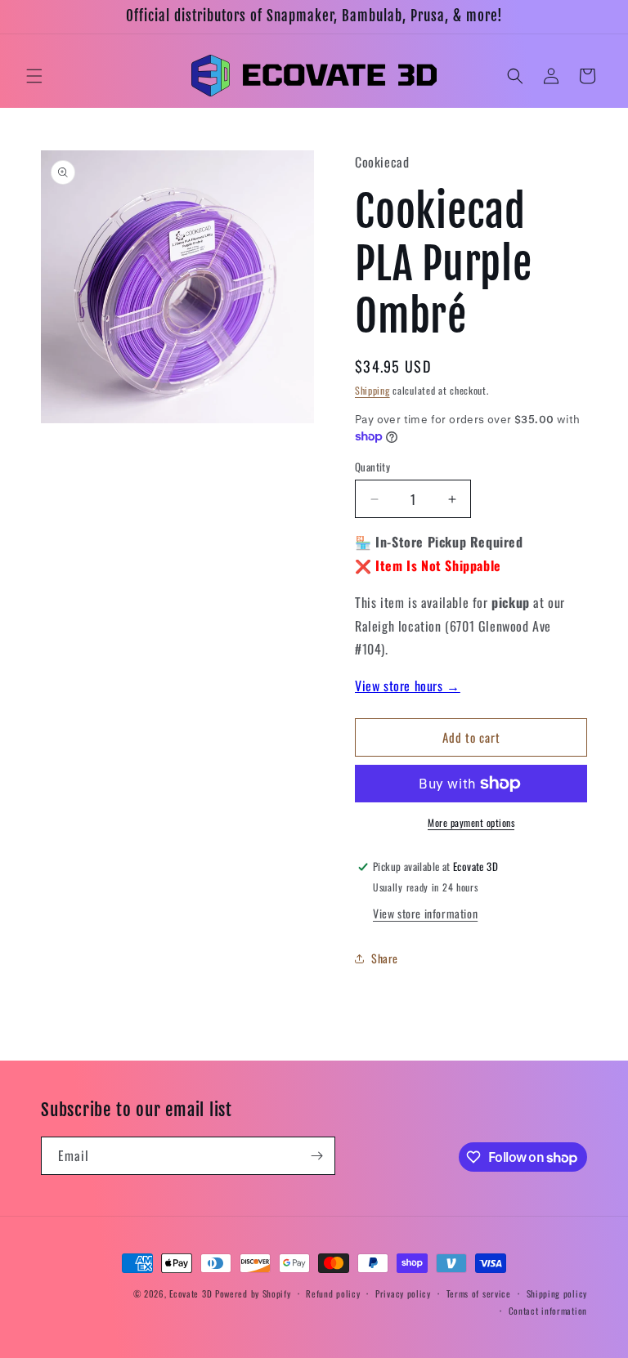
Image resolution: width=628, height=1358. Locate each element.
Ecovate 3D (190, 1293)
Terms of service (478, 1293)
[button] (34, 76)
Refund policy (333, 1293)
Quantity (372, 467)
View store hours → (407, 685)
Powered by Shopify (253, 1293)
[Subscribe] (316, 1156)
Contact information (548, 1310)
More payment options (471, 822)
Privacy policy (403, 1293)
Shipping (372, 390)
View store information (425, 913)
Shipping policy (557, 1293)
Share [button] (384, 958)
